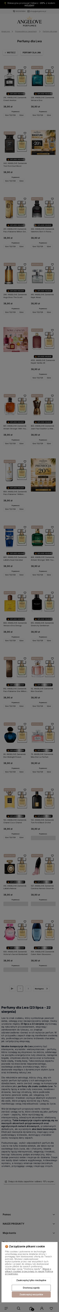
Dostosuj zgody (31, 1287)
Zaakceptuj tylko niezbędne (31, 1280)
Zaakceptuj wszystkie (31, 1294)
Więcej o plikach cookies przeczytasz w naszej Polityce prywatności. (29, 1271)
